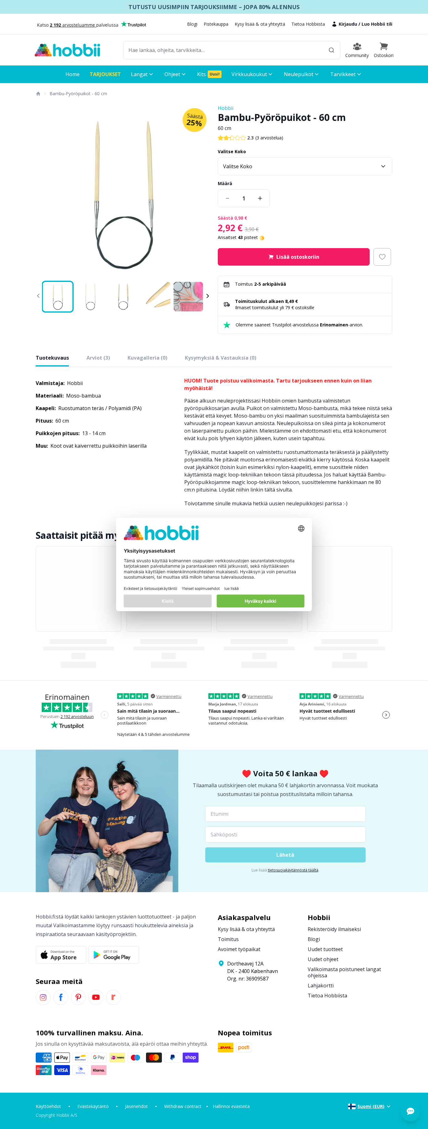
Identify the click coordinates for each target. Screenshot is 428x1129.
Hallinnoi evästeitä (231, 1106)
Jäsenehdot (136, 1106)
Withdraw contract (182, 1106)
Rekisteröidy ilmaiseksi (334, 929)
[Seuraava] (201, 191)
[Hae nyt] (331, 50)
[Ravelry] (113, 997)
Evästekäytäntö (93, 1106)
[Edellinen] (44, 191)
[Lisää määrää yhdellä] (260, 198)
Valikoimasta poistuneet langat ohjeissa (344, 972)
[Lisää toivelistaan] (382, 257)
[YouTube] (95, 997)
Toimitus (228, 939)
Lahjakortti (321, 985)
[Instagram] (43, 997)
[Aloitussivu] (38, 93)
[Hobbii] (67, 50)
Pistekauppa (216, 24)
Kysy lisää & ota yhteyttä (260, 24)
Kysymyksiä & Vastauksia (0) (220, 357)
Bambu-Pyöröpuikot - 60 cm (78, 93)
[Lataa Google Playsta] (114, 955)
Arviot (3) (98, 357)
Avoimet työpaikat (239, 949)
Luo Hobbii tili (377, 24)
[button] (384, 50)
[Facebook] (60, 997)
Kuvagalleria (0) (147, 357)
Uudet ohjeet (323, 959)
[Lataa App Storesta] (61, 955)
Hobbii (225, 108)
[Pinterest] (78, 997)
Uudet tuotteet (325, 949)
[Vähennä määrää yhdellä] (227, 198)
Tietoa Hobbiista (308, 24)
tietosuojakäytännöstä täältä (293, 870)
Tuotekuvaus (52, 357)
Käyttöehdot (48, 1106)
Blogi (192, 24)
